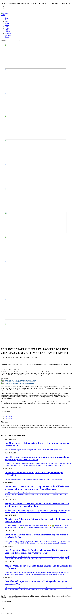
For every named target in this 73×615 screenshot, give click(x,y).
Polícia (7, 25)
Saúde (6, 30)
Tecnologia (8, 35)
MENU (3, 15)
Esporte (7, 28)
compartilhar (8, 418)
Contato (7, 37)
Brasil (6, 26)
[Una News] (5, 13)
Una (6, 20)
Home (6, 18)
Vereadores (8, 33)
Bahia (6, 21)
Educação (7, 31)
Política (7, 23)
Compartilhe (8, 416)
